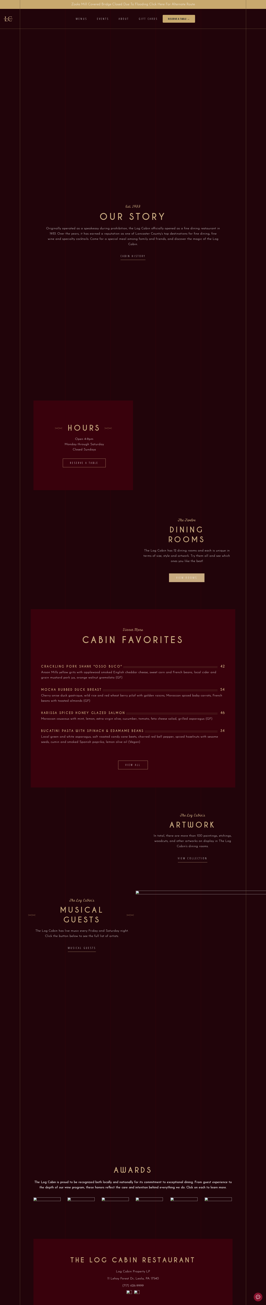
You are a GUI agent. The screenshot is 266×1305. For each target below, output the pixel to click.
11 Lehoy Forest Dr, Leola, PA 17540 (133, 1278)
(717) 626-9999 (133, 1285)
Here (161, 4)
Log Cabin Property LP (133, 1271)
